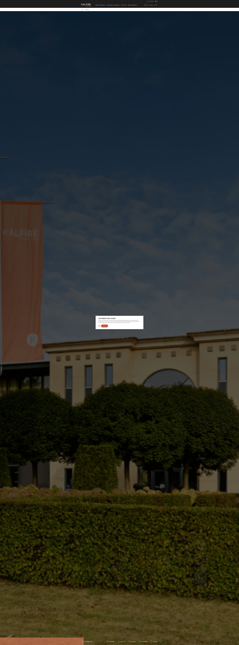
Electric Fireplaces (100, 5)
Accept (104, 325)
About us (146, 5)
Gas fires (123, 5)
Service (155, 5)
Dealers (151, 5)
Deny (99, 325)
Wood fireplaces (132, 5)
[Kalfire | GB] (86, 5)
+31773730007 (151, 1)
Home (82, 9)
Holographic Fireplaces (113, 5)
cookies (102, 320)
